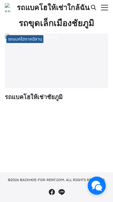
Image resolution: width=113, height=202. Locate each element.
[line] (61, 192)
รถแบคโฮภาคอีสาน (25, 39)
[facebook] (51, 192)
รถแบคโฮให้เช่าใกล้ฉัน (53, 7)
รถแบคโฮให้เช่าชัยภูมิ (34, 97)
